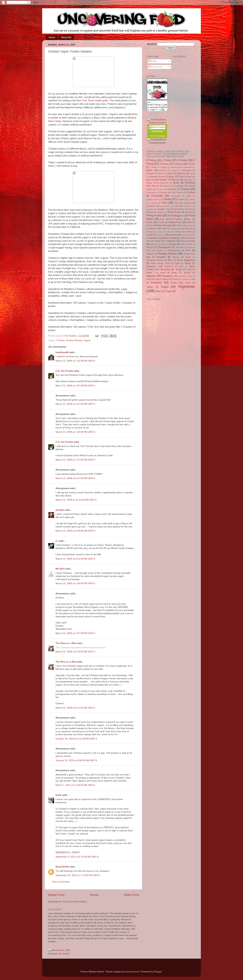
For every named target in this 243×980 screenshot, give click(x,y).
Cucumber (187, 206)
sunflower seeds (185, 276)
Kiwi (190, 229)
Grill (189, 222)
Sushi (148, 279)
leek (169, 232)
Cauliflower (171, 189)
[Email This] (102, 336)
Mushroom (171, 235)
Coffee (188, 196)
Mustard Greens (188, 235)
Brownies (167, 186)
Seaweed (168, 266)
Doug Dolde (62, 866)
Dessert (191, 209)
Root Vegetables (186, 260)
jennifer (60, 510)
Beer (190, 176)
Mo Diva (60, 568)
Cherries (163, 192)
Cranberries (165, 206)
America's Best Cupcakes (181, 167)
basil (163, 176)
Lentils (189, 232)
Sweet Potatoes (162, 279)
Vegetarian (186, 286)
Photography (164, 247)
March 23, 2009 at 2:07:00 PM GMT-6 (75, 385)
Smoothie (165, 269)
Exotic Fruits (174, 212)
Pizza (190, 247)
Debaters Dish (163, 209)
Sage (177, 263)
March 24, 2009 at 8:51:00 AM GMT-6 (75, 559)
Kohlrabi (149, 232)
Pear (182, 244)
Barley (192, 173)
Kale (183, 228)
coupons (187, 203)
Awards (161, 173)
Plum (148, 250)
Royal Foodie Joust (160, 263)
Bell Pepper (161, 179)
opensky (153, 244)
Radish (188, 257)
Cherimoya (150, 193)
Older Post (131, 895)
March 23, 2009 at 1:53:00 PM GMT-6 (75, 361)
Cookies (181, 199)
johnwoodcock (132, 971)
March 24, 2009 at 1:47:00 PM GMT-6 (75, 633)
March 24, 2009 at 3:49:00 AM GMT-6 (75, 531)
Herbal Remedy (163, 225)
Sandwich (151, 266)
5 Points (178, 164)
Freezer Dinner (182, 219)
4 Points (164, 164)
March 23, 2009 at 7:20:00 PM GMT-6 (75, 432)
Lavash (160, 232)
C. (57, 541)
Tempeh (184, 279)
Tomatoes (156, 282)
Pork (188, 250)
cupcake (149, 209)
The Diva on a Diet (66, 643)
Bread (176, 182)
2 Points (182, 160)
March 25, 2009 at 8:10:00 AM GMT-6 (75, 651)
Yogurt (87, 340)
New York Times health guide (92, 100)
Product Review (74, 340)
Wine (158, 291)
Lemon (178, 232)
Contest (166, 199)
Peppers (150, 247)
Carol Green (157, 131)
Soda (189, 269)
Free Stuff (165, 219)
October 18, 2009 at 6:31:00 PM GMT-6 (76, 738)
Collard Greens (152, 199)
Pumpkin (161, 257)
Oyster (163, 244)
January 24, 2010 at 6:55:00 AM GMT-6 (76, 760)
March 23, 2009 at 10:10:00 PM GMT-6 (76, 500)
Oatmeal (170, 241)
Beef (182, 176)
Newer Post (56, 895)
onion (192, 241)
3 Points (60, 340)
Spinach (187, 272)
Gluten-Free (174, 222)
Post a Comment (61, 882)
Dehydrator (179, 209)
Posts (153, 61)
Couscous (150, 206)
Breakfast (190, 182)
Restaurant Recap (154, 260)
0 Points (151, 160)
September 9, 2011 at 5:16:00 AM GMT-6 (77, 857)
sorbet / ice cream (156, 272)
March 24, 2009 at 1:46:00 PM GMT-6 (75, 583)
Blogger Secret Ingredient (157, 183)
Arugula (174, 170)
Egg (151, 212)
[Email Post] (96, 336)
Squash (150, 275)
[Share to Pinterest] (115, 336)
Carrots (159, 189)
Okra (183, 241)
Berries (175, 179)
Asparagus (186, 170)
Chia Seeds (176, 192)
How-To (153, 228)
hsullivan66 (62, 352)
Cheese (184, 189)
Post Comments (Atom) (74, 901)
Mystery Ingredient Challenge (164, 238)
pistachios (180, 247)
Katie (58, 795)
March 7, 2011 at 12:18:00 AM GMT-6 (75, 785)
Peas (190, 244)
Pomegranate (174, 250)
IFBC (164, 228)
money (160, 235)
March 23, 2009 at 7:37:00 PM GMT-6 (75, 460)
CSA (176, 206)
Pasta (173, 244)
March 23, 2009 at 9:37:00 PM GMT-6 (75, 478)
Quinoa (176, 257)
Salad (188, 263)
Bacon (171, 173)
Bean (171, 176)
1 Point (166, 160)
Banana (181, 173)
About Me (66, 37)
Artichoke (163, 170)
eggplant (160, 212)
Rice (170, 260)
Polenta (159, 250)
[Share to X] (108, 336)
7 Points (153, 167)
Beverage (188, 180)
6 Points (191, 164)
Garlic (149, 222)
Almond (163, 167)
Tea (175, 279)
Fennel (189, 212)
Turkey (188, 283)
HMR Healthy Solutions (185, 225)
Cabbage (179, 186)
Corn (177, 203)
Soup (174, 272)
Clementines (176, 196)
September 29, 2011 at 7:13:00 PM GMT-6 (78, 875)
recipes (161, 136)
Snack (178, 269)
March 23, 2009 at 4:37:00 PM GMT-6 (75, 404)
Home (52, 37)
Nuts (157, 241)
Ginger (161, 222)
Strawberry (167, 276)
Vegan (165, 286)
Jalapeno (174, 229)
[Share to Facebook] (112, 336)
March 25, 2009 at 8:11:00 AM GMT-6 (75, 708)
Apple (149, 170)
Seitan (181, 267)
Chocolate (157, 195)
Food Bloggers (175, 215)
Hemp (149, 225)
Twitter (149, 287)
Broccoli (155, 186)
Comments (156, 67)
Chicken (191, 192)
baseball (153, 176)
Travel (173, 282)
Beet (148, 180)
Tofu (193, 279)
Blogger (158, 971)
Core (164, 202)
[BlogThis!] (105, 336)
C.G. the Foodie (64, 371)
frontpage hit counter (59, 953)
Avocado (150, 173)
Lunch (149, 235)
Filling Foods (154, 215)
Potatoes (150, 254)
